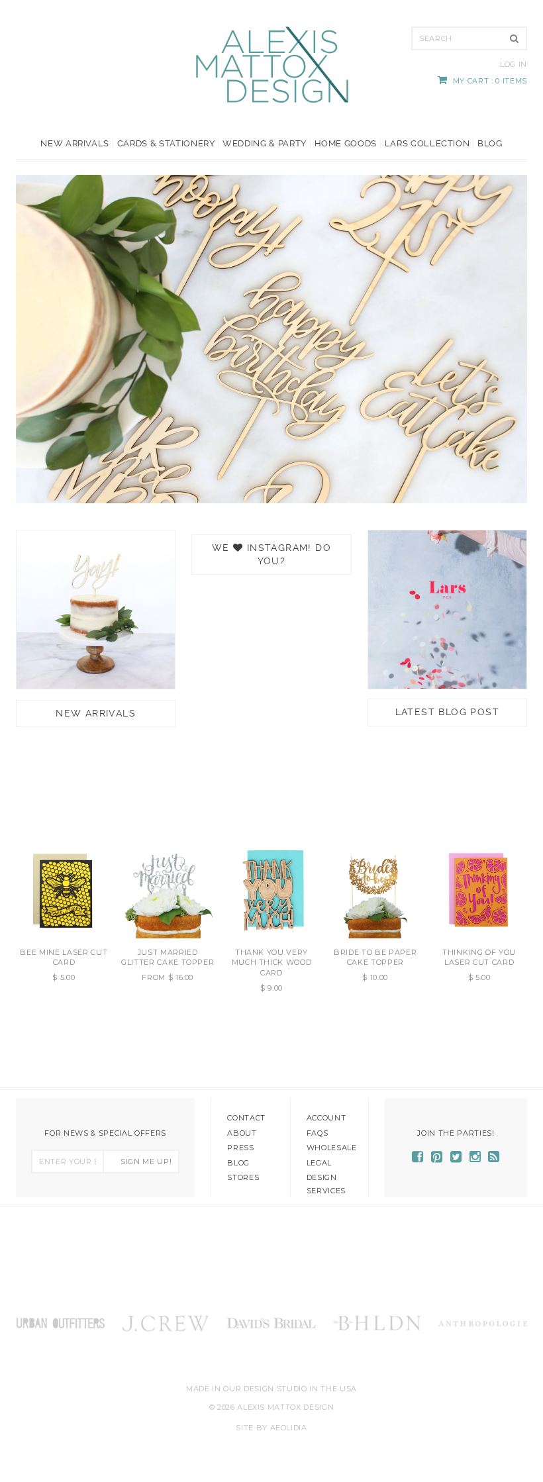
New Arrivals (74, 143)
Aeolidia (288, 1427)
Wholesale (332, 1147)
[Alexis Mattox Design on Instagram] (475, 1158)
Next (514, 338)
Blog (490, 143)
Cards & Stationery (166, 143)
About (241, 1133)
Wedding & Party (264, 143)
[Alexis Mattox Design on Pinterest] (437, 1158)
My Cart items (490, 80)
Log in (513, 64)
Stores (243, 1177)
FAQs (317, 1133)
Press (240, 1147)
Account (326, 1117)
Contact (246, 1117)
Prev (29, 338)
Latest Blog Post (447, 712)
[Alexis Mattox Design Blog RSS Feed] (494, 1158)
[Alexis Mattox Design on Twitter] (456, 1158)
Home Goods (346, 143)
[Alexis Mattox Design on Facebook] (418, 1158)
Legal (319, 1162)
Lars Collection (427, 143)
